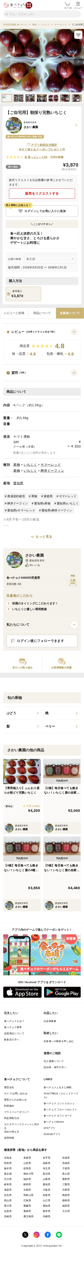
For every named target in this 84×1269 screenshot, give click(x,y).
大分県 (66, 1211)
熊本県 (46, 1211)
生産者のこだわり (20, 595)
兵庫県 (66, 1189)
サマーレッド (51, 464)
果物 (16, 464)
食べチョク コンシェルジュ (59, 1103)
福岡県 (66, 1205)
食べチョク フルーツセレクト (60, 1109)
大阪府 (46, 1189)
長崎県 (27, 1211)
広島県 (27, 1200)
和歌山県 (28, 1195)
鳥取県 (46, 1195)
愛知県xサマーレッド (21, 510)
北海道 (8, 1157)
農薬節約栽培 (16, 496)
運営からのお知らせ (15, 1099)
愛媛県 (27, 1205)
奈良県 (8, 1195)
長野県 (66, 1179)
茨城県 (66, 1163)
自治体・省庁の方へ (55, 1067)
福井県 (27, 1179)
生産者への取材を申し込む (59, 1041)
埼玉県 (46, 1168)
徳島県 (66, 1200)
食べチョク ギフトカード (58, 1115)
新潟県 (46, 1173)
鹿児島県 (28, 1216)
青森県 (27, 1157)
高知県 (46, 1205)
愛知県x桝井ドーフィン (57, 510)
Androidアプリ (52, 1134)
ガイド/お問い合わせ (16, 1093)
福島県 (46, 1163)
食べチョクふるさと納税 (57, 1087)
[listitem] (22, 713)
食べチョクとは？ (14, 1021)
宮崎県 (8, 1216)
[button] (42, 344)
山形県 (27, 1163)
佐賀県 (8, 1211)
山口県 (46, 1200)
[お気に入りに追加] (78, 35)
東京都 (8, 1173)
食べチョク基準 (13, 1027)
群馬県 (27, 1168)
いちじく (30, 464)
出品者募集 (50, 1021)
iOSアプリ (49, 1128)
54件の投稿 (56, 157)
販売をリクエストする (42, 193)
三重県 (66, 1184)
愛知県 (18, 483)
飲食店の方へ (11, 1039)
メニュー (78, 8)
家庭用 (48, 496)
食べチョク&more (54, 1121)
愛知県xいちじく (68, 503)
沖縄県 (46, 1216)
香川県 (8, 1205)
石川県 (8, 1179)
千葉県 (66, 1168)
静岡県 (27, 1184)
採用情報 (9, 1137)
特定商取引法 (11, 1118)
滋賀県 (8, 1189)
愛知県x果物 (42, 503)
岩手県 (46, 1157)
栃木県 (8, 1168)
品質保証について (14, 1033)
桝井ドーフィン (52, 470)
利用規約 (9, 1105)
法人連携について (54, 1061)
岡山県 (8, 1200)
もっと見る (43, 536)
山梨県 (46, 1179)
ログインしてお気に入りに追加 (45, 211)
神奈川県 (28, 1173)
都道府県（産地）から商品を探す (25, 1149)
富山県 (66, 1173)
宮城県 (66, 1157)
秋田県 (8, 1163)
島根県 (66, 1195)
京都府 (27, 1189)
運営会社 (9, 1087)
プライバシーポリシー (16, 1112)
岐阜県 (8, 1184)
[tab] (14, 313)
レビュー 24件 (39, 157)
